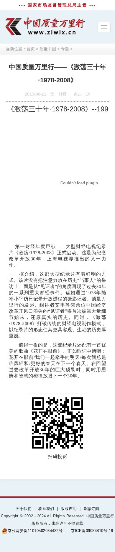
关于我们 (24, 508)
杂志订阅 (91, 508)
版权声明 (69, 508)
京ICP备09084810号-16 (92, 530)
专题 (65, 48)
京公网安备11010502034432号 (35, 530)
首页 (31, 48)
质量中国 (48, 48)
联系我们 (46, 508)
